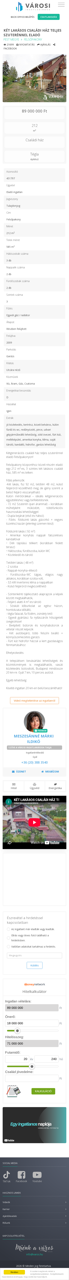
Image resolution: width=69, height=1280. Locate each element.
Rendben (14, 1272)
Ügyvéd (34, 788)
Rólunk (6, 1222)
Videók (6, 1202)
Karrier (6, 1209)
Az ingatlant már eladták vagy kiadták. (32, 929)
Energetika (55, 788)
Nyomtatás (27, 44)
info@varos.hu (34, 1254)
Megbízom (52, 771)
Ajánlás (45, 44)
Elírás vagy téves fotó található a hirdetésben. (30, 938)
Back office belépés (22, 16)
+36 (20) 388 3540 (34, 762)
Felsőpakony (33, 39)
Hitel (14, 788)
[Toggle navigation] (61, 5)
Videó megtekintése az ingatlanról (34, 700)
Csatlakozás (48, 16)
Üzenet (20, 771)
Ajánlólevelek (10, 1216)
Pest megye (11, 39)
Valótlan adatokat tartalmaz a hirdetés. (33, 946)
